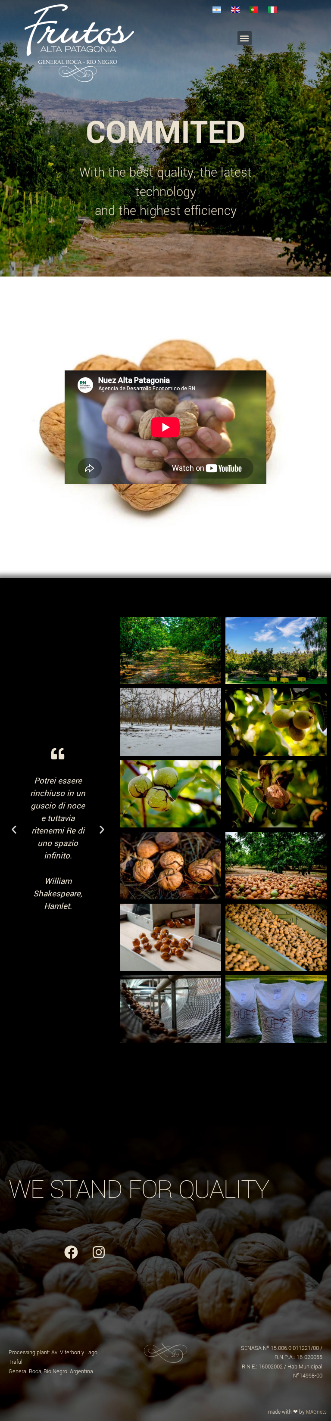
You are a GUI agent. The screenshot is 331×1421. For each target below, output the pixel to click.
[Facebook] (71, 1252)
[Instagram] (98, 1252)
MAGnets (316, 1412)
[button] (244, 38)
